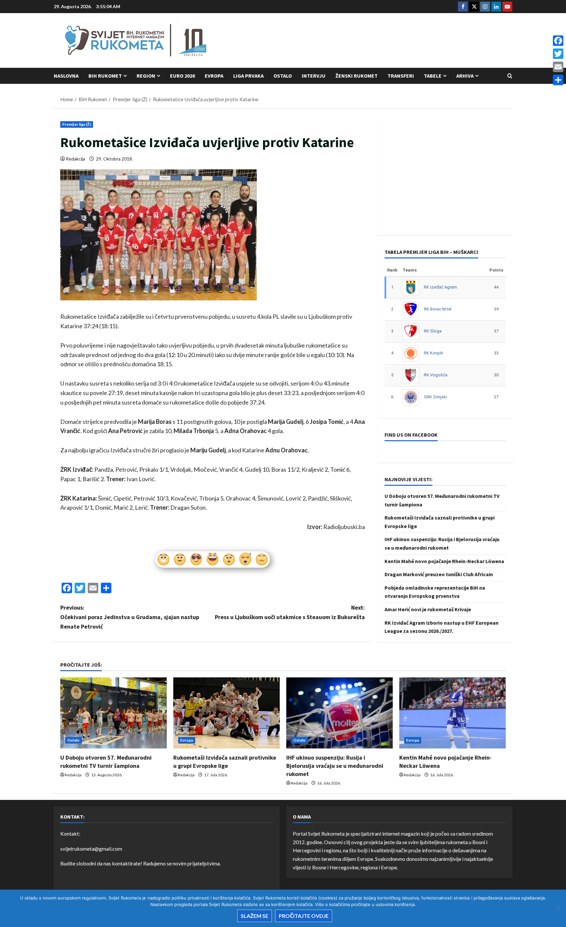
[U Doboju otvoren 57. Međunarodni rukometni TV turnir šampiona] (113, 712)
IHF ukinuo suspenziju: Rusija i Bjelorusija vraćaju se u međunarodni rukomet (334, 766)
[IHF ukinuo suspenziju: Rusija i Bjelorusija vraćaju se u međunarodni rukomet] (339, 712)
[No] (558, 908)
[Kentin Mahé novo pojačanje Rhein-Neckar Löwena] (452, 712)
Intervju (314, 75)
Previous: (129, 617)
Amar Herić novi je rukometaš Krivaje (428, 609)
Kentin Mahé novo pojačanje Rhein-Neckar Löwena (444, 561)
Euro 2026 (182, 75)
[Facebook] (558, 40)
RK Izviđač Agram (440, 287)
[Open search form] (509, 75)
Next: (290, 612)
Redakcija (75, 158)
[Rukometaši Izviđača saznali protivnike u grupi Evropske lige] (226, 712)
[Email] (558, 66)
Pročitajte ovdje (304, 916)
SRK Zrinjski (435, 396)
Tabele (433, 75)
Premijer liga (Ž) (76, 124)
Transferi (400, 75)
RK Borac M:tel (437, 309)
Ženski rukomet (356, 75)
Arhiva (465, 75)
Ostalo (283, 75)
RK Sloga (433, 331)
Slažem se (254, 916)
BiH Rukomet (105, 75)
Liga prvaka (248, 75)
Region (146, 75)
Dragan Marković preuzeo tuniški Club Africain (439, 574)
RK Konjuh (433, 352)
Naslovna (66, 75)
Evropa (214, 75)
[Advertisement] (393, 41)
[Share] (558, 79)
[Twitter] (558, 53)
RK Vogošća (435, 374)
